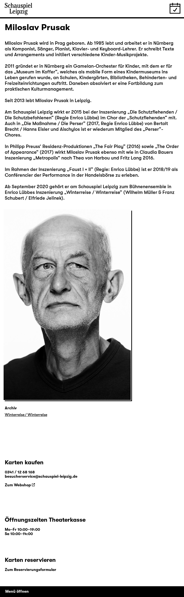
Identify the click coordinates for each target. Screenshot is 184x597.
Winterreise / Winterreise (26, 415)
